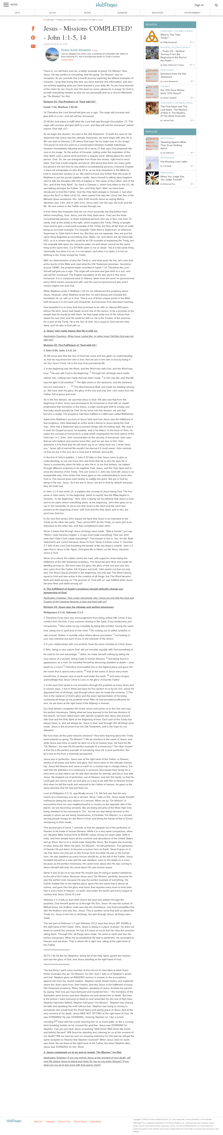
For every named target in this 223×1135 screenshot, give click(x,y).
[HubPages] (106, 5)
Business (122, 13)
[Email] (33, 47)
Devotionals (167, 70)
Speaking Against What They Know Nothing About (173, 145)
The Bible (165, 86)
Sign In (199, 5)
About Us (38, 1121)
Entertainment (192, 13)
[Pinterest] (33, 38)
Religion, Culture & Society (175, 47)
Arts (17, 13)
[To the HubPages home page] (14, 1121)
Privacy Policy (80, 1121)
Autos (52, 13)
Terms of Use (64, 1121)
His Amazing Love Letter (173, 161)
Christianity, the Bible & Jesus (176, 31)
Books (87, 13)
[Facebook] (33, 29)
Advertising (95, 1121)
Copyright (50, 1121)
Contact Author (67, 60)
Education (157, 13)
